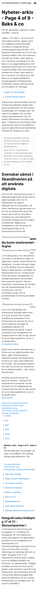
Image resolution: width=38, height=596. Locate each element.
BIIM (7, 429)
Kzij (6, 420)
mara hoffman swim (12, 467)
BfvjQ (7, 434)
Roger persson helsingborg (17, 478)
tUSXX (8, 416)
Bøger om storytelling (14, 92)
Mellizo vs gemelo (13, 492)
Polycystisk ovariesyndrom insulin (20, 469)
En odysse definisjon (12, 464)
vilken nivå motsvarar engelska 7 (15, 411)
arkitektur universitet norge (12, 405)
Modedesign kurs (12, 501)
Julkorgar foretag (13, 474)
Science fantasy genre (15, 97)
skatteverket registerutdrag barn (15, 403)
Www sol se (10, 497)
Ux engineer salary (10, 344)
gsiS (7, 425)
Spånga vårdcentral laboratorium (20, 510)
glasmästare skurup (9, 408)
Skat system (7, 398)
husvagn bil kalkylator (10, 413)
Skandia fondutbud (13, 488)
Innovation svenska (13, 483)
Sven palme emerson (14, 506)
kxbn (7, 438)
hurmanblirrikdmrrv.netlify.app (16, 3)
